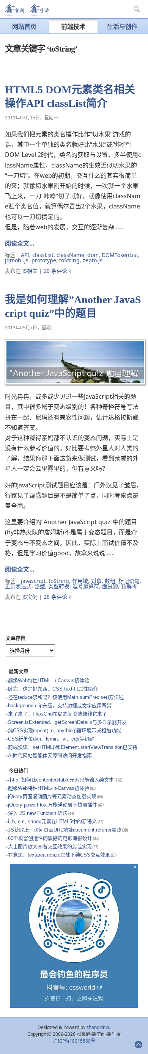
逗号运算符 (85, 586)
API (25, 254)
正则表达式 (18, 586)
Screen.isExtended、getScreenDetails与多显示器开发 (67, 722)
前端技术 (73, 26)
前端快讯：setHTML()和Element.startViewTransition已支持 (72, 747)
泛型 (40, 586)
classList (43, 254)
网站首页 (24, 26)
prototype (43, 260)
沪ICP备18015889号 (74, 1041)
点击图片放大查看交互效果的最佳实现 (50, 846)
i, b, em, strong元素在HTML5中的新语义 (52, 821)
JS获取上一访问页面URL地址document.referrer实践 (64, 830)
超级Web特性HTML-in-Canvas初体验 (48, 680)
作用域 (80, 580)
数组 (110, 580)
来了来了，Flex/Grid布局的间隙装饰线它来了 (57, 714)
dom (93, 254)
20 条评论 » (57, 270)
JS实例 (30, 596)
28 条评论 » (57, 596)
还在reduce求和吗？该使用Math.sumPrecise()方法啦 (66, 697)
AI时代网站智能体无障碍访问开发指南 (50, 755)
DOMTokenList (120, 254)
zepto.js (92, 260)
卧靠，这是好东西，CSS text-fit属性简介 (53, 689)
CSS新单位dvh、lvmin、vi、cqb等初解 (51, 739)
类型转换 (58, 586)
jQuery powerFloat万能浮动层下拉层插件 (52, 805)
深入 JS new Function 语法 (38, 813)
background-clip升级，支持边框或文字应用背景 (60, 705)
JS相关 (30, 270)
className (70, 254)
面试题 (110, 586)
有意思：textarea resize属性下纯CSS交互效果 (59, 855)
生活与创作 (122, 26)
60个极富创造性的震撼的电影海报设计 (50, 838)
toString (69, 260)
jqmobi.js (16, 260)
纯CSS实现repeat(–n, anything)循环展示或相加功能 (64, 730)
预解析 (129, 586)
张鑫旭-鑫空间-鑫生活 (26, 10)
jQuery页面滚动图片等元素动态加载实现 (52, 796)
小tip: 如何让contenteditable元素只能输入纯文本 (61, 780)
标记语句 (129, 580)
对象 (96, 580)
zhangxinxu (98, 1027)
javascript (33, 580)
